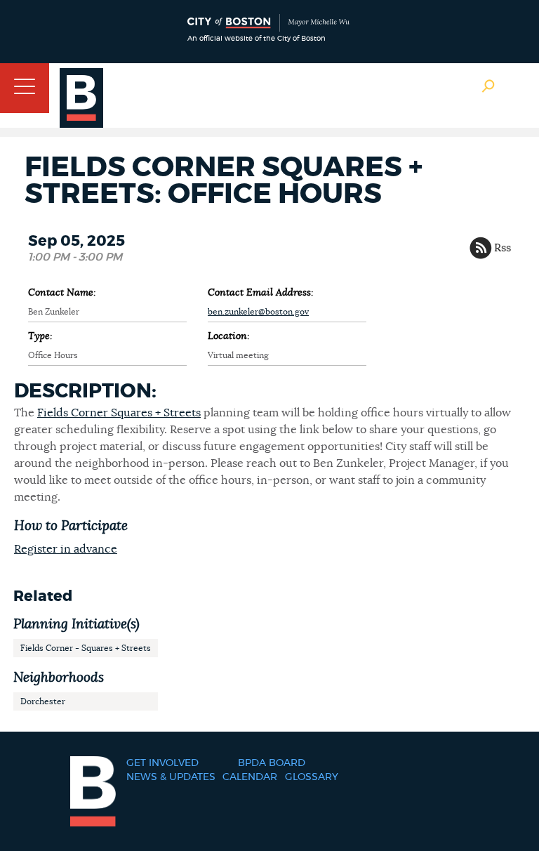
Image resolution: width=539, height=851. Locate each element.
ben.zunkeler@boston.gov (258, 312)
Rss (502, 247)
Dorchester (42, 701)
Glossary (311, 777)
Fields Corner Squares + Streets (119, 412)
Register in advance (65, 549)
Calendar (249, 777)
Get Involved (162, 763)
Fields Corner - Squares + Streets (85, 648)
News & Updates (170, 777)
